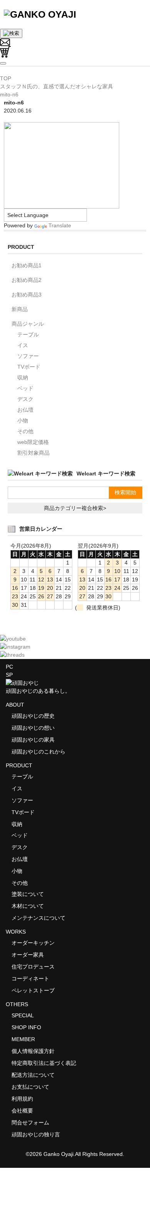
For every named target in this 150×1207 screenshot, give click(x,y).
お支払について (30, 1087)
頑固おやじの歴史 (33, 716)
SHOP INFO (26, 1027)
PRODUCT (19, 765)
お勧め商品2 (27, 280)
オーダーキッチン (33, 943)
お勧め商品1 (27, 265)
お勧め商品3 (27, 294)
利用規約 (22, 1099)
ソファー (28, 356)
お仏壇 (25, 410)
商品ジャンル (28, 324)
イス (22, 345)
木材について (28, 906)
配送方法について (33, 1075)
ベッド (25, 388)
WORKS (16, 932)
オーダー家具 (28, 955)
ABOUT (15, 705)
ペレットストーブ (33, 990)
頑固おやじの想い (33, 728)
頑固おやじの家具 (33, 740)
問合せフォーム (30, 1122)
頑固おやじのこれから (38, 751)
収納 (22, 377)
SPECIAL (23, 1015)
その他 (25, 431)
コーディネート (30, 978)
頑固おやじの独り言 (36, 1134)
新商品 (20, 309)
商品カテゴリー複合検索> (75, 508)
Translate (59, 225)
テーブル (28, 334)
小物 (22, 420)
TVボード (28, 367)
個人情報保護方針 (33, 1051)
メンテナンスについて (38, 918)
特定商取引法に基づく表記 (44, 1063)
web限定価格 (33, 442)
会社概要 (22, 1111)
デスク (25, 399)
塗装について (28, 894)
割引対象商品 (33, 453)
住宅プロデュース (33, 967)
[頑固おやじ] (40, 14)
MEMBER (23, 1039)
